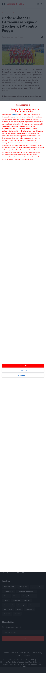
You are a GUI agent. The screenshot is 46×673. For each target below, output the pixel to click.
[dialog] (23, 336)
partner (14, 114)
